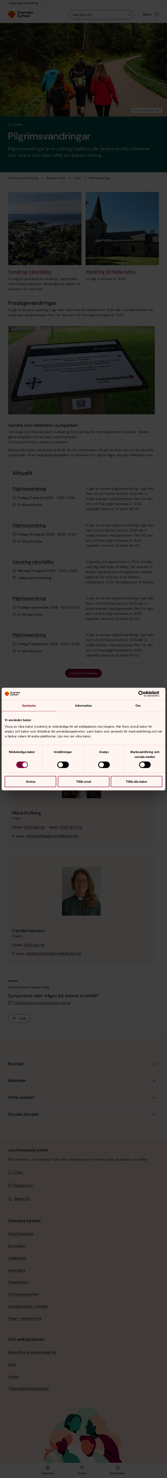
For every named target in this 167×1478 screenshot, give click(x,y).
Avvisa (30, 781)
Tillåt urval (83, 781)
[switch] (63, 765)
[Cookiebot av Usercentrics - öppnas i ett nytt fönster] (144, 694)
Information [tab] (83, 705)
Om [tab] (138, 705)
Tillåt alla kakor (136, 781)
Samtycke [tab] (29, 705)
